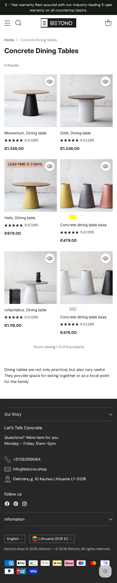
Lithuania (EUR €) (53, 538)
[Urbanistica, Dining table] (30, 277)
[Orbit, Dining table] (86, 100)
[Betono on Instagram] (24, 504)
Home (9, 40)
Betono (45, 548)
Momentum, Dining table (25, 133)
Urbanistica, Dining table (25, 310)
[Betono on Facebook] (7, 504)
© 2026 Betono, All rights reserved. (82, 548)
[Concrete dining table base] (86, 185)
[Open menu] (7, 23)
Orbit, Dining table (75, 133)
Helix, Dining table (19, 218)
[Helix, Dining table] (30, 185)
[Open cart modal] (108, 23)
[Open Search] (18, 23)
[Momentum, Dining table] (30, 100)
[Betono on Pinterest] (16, 504)
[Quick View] (50, 81)
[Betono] (58, 22)
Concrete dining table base (83, 225)
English (13, 538)
